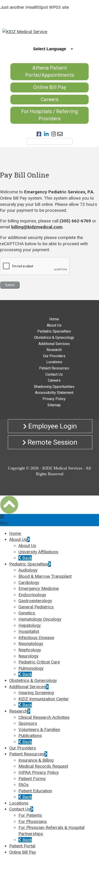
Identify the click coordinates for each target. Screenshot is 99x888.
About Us (54, 325)
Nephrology (29, 649)
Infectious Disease (36, 637)
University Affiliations (38, 552)
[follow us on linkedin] (47, 134)
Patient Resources (54, 368)
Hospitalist (28, 631)
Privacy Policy (54, 399)
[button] (9, 505)
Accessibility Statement (54, 392)
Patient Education (35, 791)
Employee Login (52, 426)
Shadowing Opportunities (54, 386)
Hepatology (29, 625)
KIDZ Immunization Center (43, 699)
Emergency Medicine (38, 588)
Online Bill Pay (49, 87)
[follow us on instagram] (54, 134)
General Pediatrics (36, 607)
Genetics (26, 613)
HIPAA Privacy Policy (38, 772)
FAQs (23, 784)
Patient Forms (32, 778)
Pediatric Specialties (54, 331)
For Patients (30, 815)
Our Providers (54, 356)
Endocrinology (32, 594)
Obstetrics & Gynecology (54, 337)
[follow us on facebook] (40, 134)
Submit (10, 285)
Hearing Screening (36, 692)
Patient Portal (22, 846)
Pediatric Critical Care (39, 662)
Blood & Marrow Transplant (45, 576)
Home (54, 319)
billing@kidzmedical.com (36, 227)
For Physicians (32, 821)
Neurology (28, 656)
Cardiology (28, 582)
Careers (49, 99)
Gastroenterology (35, 600)
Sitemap (54, 405)
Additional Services (54, 344)
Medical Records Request (43, 766)
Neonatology (30, 643)
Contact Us (54, 374)
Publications (30, 735)
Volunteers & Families (39, 729)
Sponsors (27, 723)
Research (54, 350)
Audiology (28, 570)
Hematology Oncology (39, 619)
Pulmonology (31, 668)
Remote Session (51, 442)
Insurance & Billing (36, 760)
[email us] (60, 134)
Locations (54, 362)
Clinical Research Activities (44, 717)
